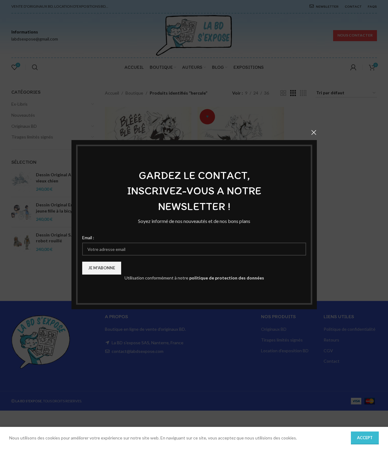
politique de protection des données (226, 277)
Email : (88, 237)
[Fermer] (313, 132)
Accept (365, 437)
